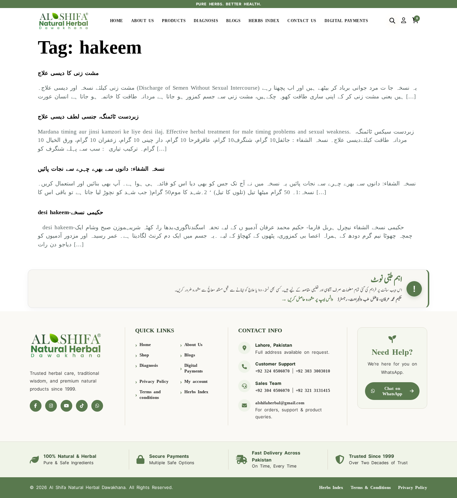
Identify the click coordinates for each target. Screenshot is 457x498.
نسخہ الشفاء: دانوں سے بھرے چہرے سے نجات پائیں (101, 169)
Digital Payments (346, 21)
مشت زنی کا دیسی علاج (68, 73)
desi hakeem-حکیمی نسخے (70, 212)
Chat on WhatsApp (392, 391)
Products (174, 21)
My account (195, 381)
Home (116, 21)
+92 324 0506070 (272, 371)
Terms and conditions (150, 394)
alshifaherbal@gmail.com (279, 402)
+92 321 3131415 (313, 390)
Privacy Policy (154, 381)
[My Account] (403, 21)
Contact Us (301, 21)
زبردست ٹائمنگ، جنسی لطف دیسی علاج (88, 116)
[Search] (392, 21)
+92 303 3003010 (313, 371)
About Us (142, 21)
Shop (144, 354)
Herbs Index (264, 21)
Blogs (233, 21)
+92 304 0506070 (272, 390)
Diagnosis (206, 21)
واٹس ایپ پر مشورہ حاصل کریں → (307, 299)
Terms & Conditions (371, 487)
